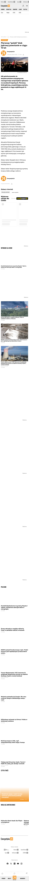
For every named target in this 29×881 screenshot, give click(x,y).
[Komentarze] (14, 873)
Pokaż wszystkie (15, 192)
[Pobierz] (23, 54)
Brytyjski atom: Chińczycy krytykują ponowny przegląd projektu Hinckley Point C (13, 162)
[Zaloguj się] (23, 6)
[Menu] (27, 6)
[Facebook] (7, 863)
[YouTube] (18, 863)
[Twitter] (11, 863)
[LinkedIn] (14, 863)
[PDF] (12, 183)
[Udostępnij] (26, 873)
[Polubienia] (2, 873)
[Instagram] (21, 863)
